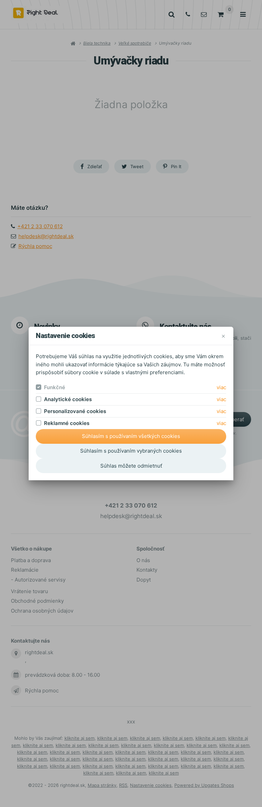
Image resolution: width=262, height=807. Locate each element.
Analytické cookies (68, 399)
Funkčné (54, 387)
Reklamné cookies (66, 423)
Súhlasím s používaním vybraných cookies (131, 450)
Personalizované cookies (75, 411)
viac (221, 387)
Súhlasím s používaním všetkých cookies (131, 436)
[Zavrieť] (223, 335)
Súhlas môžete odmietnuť (131, 466)
